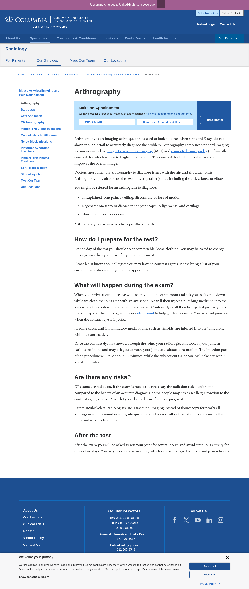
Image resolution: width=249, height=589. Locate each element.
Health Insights (164, 38)
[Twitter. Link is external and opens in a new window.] (186, 520)
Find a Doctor (135, 38)
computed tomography (189, 151)
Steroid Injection (32, 174)
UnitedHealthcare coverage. (137, 4)
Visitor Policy (33, 538)
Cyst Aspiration (31, 115)
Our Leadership (35, 517)
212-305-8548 (126, 549)
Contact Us (227, 24)
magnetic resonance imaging (130, 151)
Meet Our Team (82, 60)
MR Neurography (32, 122)
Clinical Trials (33, 524)
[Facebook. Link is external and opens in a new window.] (175, 520)
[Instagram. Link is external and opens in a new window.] (221, 520)
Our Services (71, 74)
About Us (30, 510)
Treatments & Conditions (76, 38)
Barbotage (28, 109)
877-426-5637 (126, 538)
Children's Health (231, 13)
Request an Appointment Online (163, 122)
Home (21, 74)
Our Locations (115, 60)
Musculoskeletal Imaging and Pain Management (111, 74)
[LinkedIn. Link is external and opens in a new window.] (209, 520)
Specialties (36, 74)
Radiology (16, 48)
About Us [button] (12, 38)
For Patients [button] (227, 38)
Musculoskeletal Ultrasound (40, 135)
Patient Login (206, 24)
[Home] (48, 22)
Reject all (210, 574)
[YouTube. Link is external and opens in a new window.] (198, 520)
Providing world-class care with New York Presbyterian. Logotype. (149, 490)
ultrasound (145, 313)
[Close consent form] (227, 557)
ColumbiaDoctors (208, 13)
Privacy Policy (208, 583)
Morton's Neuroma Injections (41, 128)
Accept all (210, 566)
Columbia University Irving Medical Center (107, 489)
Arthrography (30, 103)
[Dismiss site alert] (161, 4)
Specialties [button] (38, 38)
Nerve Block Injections (36, 141)
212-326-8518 (93, 122)
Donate (28, 531)
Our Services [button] (47, 60)
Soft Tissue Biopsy (34, 167)
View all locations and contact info (169, 113)
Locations (110, 38)
